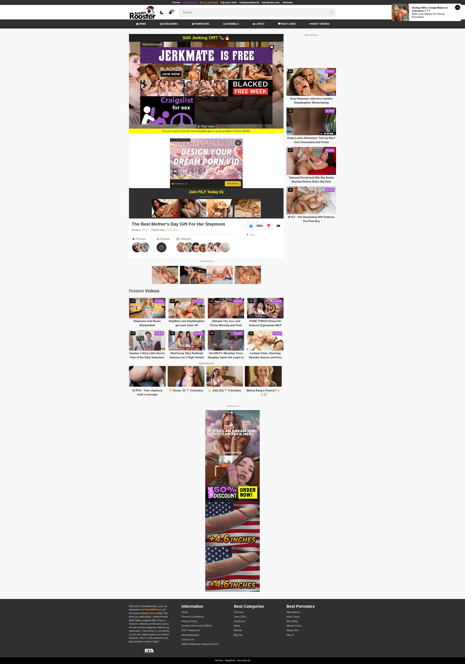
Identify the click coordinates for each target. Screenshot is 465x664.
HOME (142, 24)
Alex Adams (293, 612)
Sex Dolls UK (243, 660)
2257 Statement (190, 630)
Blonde (238, 630)
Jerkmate (287, 2)
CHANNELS (232, 24)
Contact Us (187, 639)
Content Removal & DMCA (196, 625)
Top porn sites (229, 2)
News (184, 612)
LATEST (259, 24)
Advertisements (190, 634)
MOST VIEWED (320, 24)
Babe (237, 625)
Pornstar (239, 612)
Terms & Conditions (192, 616)
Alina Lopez (293, 616)
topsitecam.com (271, 2)
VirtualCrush (190, 2)
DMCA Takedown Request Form (199, 644)
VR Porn (219, 660)
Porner (176, 2)
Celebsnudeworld (249, 2)
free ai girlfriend (209, 2)
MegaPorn (230, 660)
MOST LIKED (288, 24)
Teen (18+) (240, 616)
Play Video (207, 126)
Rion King (292, 621)
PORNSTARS (202, 24)
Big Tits (238, 634)
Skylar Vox (292, 630)
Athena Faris (293, 625)
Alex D (290, 634)
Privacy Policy (189, 621)
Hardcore (239, 621)
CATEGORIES (170, 24)
